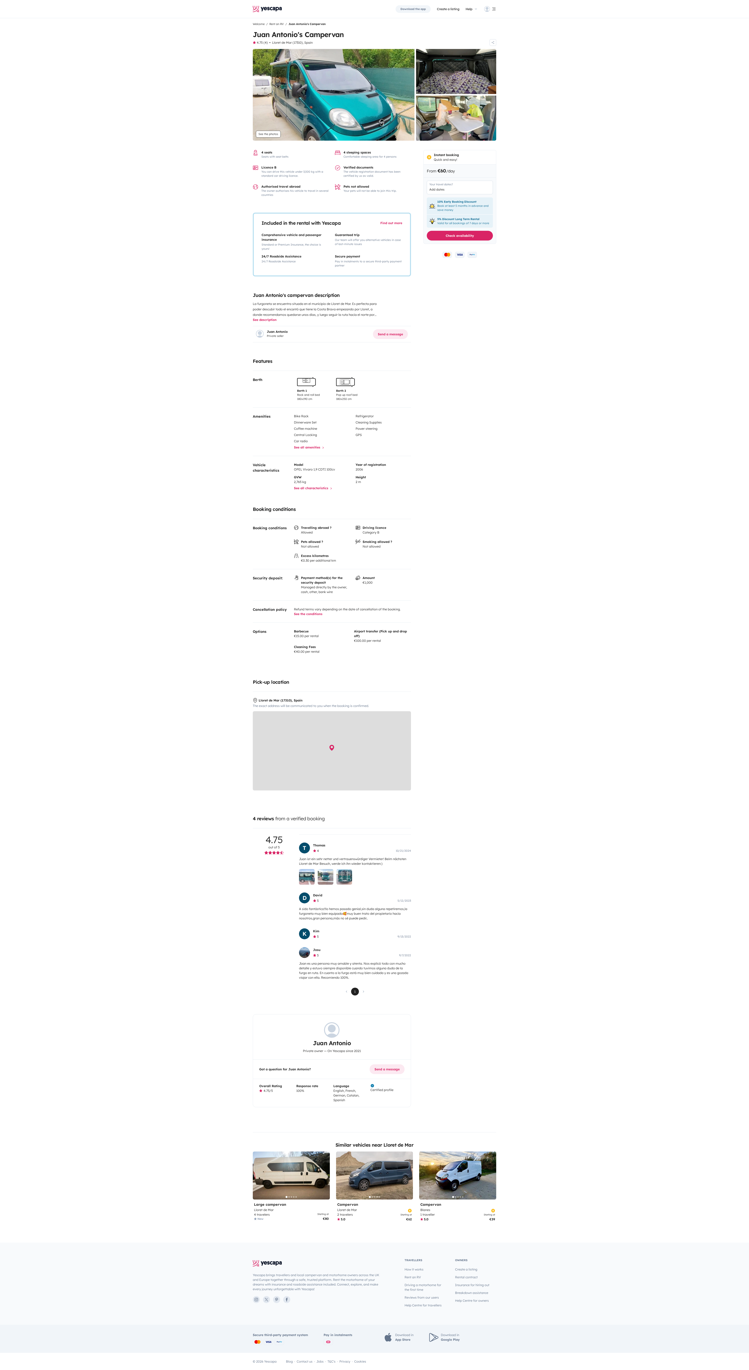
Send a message (390, 334)
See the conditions (308, 614)
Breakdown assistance (471, 1293)
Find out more (391, 223)
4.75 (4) (262, 42)
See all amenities (307, 447)
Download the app (413, 9)
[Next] (325, 1176)
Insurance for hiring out (472, 1285)
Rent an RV (413, 1277)
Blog (289, 1361)
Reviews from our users (422, 1297)
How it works (414, 1269)
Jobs (320, 1361)
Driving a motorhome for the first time (423, 1287)
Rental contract (466, 1277)
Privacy (344, 1361)
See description (265, 320)
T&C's (331, 1361)
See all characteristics (311, 488)
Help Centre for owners (472, 1301)
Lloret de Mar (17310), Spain (292, 42)
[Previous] (257, 1176)
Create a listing (448, 9)
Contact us (304, 1361)
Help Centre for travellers (423, 1305)
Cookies (360, 1361)
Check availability (460, 235)
